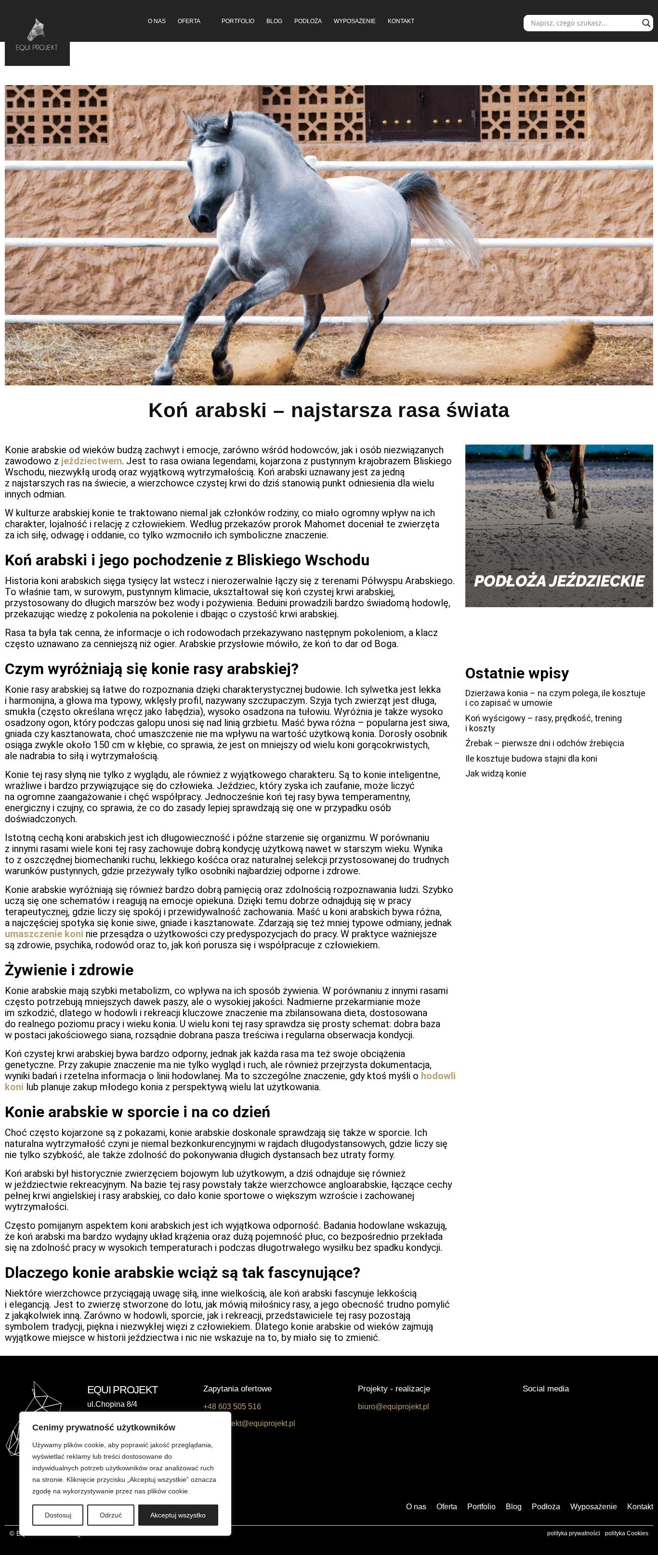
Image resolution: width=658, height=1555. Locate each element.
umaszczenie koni (44, 934)
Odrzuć (111, 1515)
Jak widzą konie (495, 773)
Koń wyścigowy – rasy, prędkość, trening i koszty (543, 723)
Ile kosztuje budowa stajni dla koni (531, 758)
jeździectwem (91, 461)
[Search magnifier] (646, 23)
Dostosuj (58, 1515)
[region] (125, 1474)
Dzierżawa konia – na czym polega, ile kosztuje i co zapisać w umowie (555, 698)
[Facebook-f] (534, 1409)
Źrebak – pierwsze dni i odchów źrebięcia (544, 743)
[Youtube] (580, 1409)
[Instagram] (557, 1409)
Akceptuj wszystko (178, 1515)
